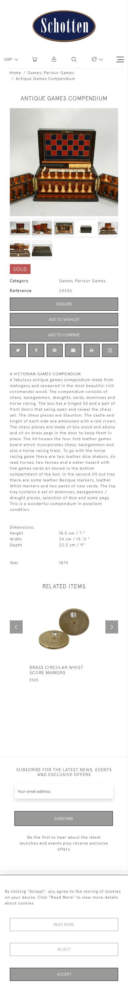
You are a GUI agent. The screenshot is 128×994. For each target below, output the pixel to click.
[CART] (34, 59)
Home (15, 72)
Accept (64, 974)
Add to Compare (64, 335)
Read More (64, 924)
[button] (54, 59)
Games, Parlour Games (51, 72)
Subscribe (64, 818)
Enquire (64, 304)
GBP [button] (9, 59)
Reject (64, 949)
